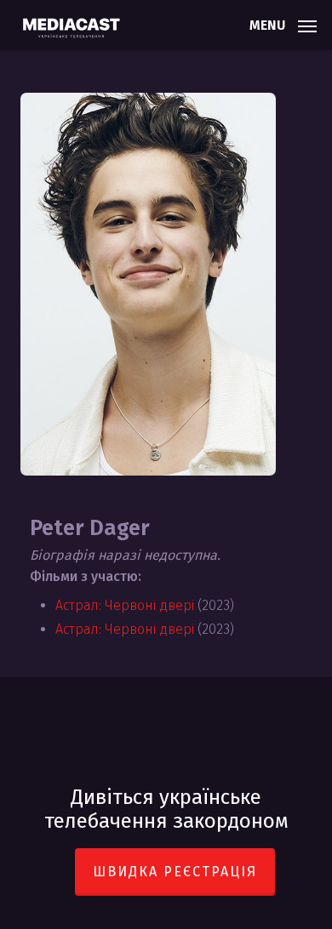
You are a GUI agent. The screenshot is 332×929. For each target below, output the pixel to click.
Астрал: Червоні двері (124, 605)
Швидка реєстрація (175, 871)
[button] (283, 23)
